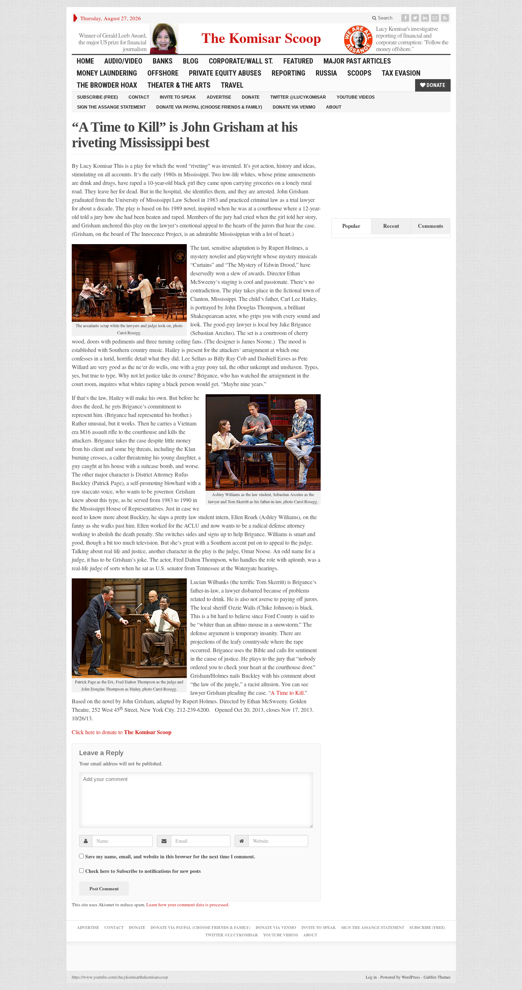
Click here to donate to (122, 732)
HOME (85, 61)
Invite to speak (178, 97)
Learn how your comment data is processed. (187, 904)
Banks (163, 61)
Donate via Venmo (294, 107)
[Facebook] (406, 18)
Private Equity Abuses (225, 73)
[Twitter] (416, 18)
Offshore (163, 73)
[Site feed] (446, 18)
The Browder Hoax (107, 85)
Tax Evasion (401, 73)
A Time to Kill (287, 692)
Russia (326, 73)
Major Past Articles (357, 61)
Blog (191, 61)
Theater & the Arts (179, 85)
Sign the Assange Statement (111, 107)
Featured (298, 61)
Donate (435, 85)
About (333, 107)
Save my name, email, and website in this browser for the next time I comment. (170, 856)
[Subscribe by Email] (436, 18)
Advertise (219, 97)
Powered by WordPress (400, 977)
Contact (139, 97)
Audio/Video (123, 61)
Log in (371, 977)
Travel (232, 85)
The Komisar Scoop (261, 37)
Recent (391, 226)
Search (384, 18)
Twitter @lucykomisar (298, 97)
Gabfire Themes (437, 977)
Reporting (288, 73)
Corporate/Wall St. (241, 61)
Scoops (359, 73)
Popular (351, 226)
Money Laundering (107, 73)
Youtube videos (356, 97)
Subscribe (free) (97, 97)
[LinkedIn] (426, 18)
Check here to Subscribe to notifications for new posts (142, 870)
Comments (430, 226)
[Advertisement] (384, 163)
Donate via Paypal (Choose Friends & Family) (209, 107)
